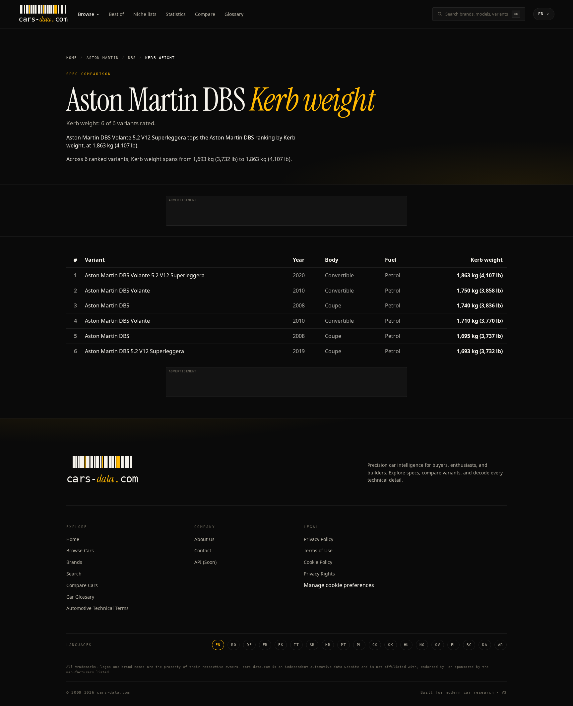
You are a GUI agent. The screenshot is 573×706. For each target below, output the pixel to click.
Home (71, 58)
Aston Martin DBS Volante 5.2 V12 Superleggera (145, 275)
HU (406, 645)
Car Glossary (80, 597)
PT (343, 645)
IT (296, 645)
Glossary (233, 14)
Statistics (176, 14)
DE (249, 645)
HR (327, 645)
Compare (205, 14)
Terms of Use (318, 550)
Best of (116, 14)
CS (374, 645)
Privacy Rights (319, 573)
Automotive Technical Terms (97, 608)
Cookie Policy (318, 562)
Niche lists (145, 14)
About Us (204, 539)
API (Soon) (205, 562)
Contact (202, 550)
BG (469, 645)
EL (453, 645)
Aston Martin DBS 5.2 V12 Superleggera (134, 351)
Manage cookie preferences (339, 585)
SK (390, 645)
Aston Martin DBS (107, 305)
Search (74, 573)
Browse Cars (80, 550)
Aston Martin (103, 58)
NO (421, 645)
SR (312, 645)
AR (500, 645)
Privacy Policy (318, 539)
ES (280, 645)
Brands (74, 562)
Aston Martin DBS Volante (117, 290)
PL (359, 645)
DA (484, 645)
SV (437, 645)
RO (233, 645)
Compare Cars (82, 585)
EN (218, 645)
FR (265, 645)
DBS (132, 58)
